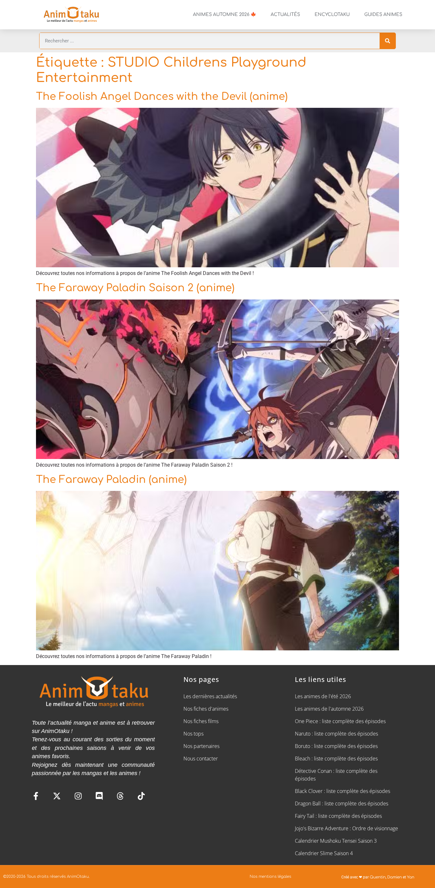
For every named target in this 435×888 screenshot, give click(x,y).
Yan (410, 877)
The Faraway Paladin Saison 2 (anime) (135, 287)
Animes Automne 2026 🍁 (224, 14)
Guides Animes (383, 14)
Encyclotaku (332, 14)
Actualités (285, 14)
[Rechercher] (388, 41)
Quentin (378, 877)
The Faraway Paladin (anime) (111, 479)
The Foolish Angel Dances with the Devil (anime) (162, 96)
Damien (394, 877)
